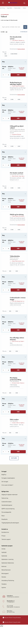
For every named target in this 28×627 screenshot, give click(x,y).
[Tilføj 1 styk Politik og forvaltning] (8, 248)
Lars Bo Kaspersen (17, 301)
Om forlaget (5, 481)
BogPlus (4, 474)
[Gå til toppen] (1, 626)
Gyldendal (4, 556)
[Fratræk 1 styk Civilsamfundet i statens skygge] (3, 330)
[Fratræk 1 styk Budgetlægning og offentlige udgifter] (3, 118)
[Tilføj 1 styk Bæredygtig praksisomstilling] (8, 411)
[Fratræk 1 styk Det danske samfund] (3, 206)
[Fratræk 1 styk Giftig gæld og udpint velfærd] (3, 165)
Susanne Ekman (16, 134)
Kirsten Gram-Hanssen (18, 383)
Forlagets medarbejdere (8, 478)
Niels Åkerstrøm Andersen (19, 261)
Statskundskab (17, 8)
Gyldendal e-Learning (7, 559)
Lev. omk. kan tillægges (21, 68)
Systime (4, 587)
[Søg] (25, 27)
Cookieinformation (7, 501)
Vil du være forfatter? (7, 485)
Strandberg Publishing (8, 580)
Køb (18, 74)
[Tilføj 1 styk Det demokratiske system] (8, 74)
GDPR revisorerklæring (8, 508)
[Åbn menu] (3, 3)
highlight (4, 552)
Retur (3, 515)
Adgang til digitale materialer (10, 494)
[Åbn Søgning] (24, 3)
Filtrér (3, 32)
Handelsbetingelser (7, 505)
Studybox (4, 584)
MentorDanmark (6, 570)
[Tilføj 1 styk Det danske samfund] (8, 206)
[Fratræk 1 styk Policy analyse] (3, 451)
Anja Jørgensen (23, 176)
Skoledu (4, 577)
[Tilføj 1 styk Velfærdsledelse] (8, 290)
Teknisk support (6, 539)
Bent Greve (15, 176)
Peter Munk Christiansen (19, 86)
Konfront (4, 566)
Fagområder (9, 8)
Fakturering (5, 498)
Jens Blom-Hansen (17, 40)
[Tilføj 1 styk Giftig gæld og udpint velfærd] (8, 165)
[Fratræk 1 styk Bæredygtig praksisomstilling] (3, 411)
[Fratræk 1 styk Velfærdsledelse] (3, 290)
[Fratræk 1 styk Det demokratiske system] (3, 74)
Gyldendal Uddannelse (8, 563)
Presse (3, 536)
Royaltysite (4, 519)
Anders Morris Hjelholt (18, 423)
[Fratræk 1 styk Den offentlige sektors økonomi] (3, 370)
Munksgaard (5, 573)
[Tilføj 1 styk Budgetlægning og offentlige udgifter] (8, 118)
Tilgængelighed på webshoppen (10, 522)
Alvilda (3, 549)
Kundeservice (5, 532)
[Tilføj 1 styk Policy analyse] (8, 451)
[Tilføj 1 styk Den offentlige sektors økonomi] (8, 370)
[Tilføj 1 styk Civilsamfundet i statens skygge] (8, 330)
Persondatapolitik (6, 512)
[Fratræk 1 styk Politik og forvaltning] (3, 248)
